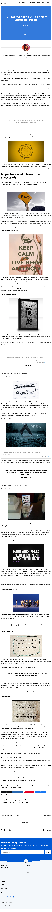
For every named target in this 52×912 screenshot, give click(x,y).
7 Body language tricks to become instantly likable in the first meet (19, 780)
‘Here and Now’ (22, 279)
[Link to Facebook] (5, 896)
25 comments (26, 822)
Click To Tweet (40, 362)
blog (43, 2)
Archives (16, 905)
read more (26, 62)
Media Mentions (30, 872)
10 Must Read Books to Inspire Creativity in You (15, 801)
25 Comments (26, 25)
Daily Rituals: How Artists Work (10, 757)
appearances (24, 2)
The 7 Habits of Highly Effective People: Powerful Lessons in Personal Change (22, 760)
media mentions (32, 2)
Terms (6, 902)
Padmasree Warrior (5, 683)
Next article (47, 830)
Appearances (29, 870)
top (26, 862)
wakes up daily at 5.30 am (42, 573)
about (19, 2)
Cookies (10, 902)
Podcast (28, 874)
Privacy (2, 902)
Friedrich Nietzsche (9, 575)
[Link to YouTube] (14, 896)
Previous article (6, 830)
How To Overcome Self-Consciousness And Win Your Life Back (19, 797)
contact (47, 2)
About (28, 868)
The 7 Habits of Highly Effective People (17, 335)
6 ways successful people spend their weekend (14, 778)
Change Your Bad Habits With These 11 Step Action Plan (17, 799)
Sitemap (12, 905)
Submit (48, 852)
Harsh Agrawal (4, 2)
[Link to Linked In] (8, 896)
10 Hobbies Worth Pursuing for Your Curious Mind (16, 803)
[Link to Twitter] (2, 896)
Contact (28, 877)
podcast (38, 2)
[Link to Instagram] (11, 896)
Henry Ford (9, 72)
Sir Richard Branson (23, 460)
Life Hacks (49, 815)
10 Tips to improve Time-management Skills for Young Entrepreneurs (19, 579)
